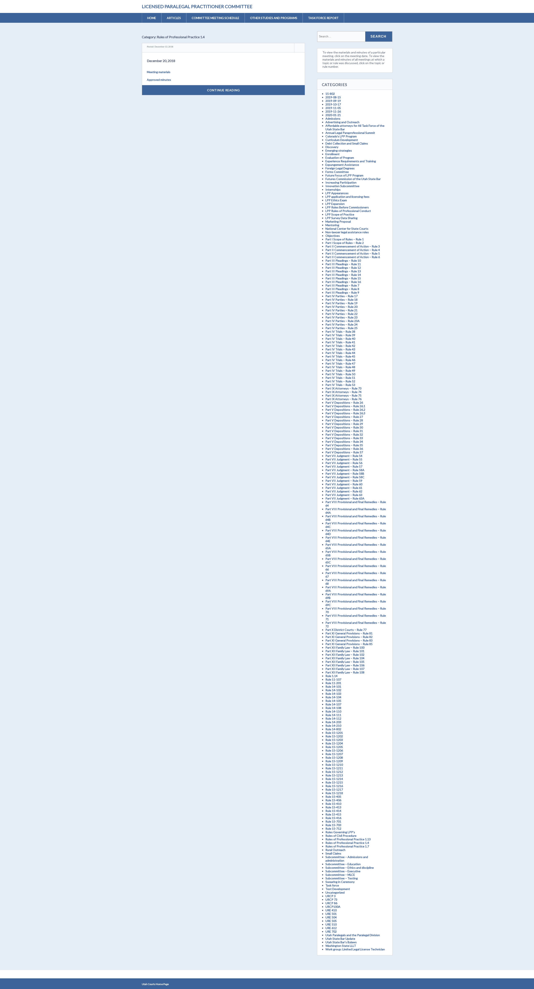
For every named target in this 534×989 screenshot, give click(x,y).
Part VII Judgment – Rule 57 (343, 466)
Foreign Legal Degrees (340, 168)
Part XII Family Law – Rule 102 (344, 654)
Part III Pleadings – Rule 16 (343, 282)
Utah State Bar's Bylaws (341, 942)
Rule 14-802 (333, 729)
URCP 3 (330, 896)
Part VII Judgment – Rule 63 (343, 495)
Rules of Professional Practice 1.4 (347, 842)
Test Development (337, 889)
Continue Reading (223, 90)
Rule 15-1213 (334, 775)
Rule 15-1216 (334, 786)
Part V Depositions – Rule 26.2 (345, 409)
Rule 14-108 (333, 708)
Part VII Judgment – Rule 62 (343, 491)
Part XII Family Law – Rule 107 (344, 669)
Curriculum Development (341, 140)
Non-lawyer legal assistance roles (347, 232)
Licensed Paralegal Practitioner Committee (197, 6)
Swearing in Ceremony (340, 882)
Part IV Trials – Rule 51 (340, 377)
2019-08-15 (333, 97)
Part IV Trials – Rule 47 (340, 363)
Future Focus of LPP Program (344, 175)
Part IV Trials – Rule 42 (340, 345)
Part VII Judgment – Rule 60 (343, 484)
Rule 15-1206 (334, 750)
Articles (174, 18)
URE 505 (331, 921)
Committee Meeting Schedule (215, 18)
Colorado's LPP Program (341, 136)
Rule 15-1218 (334, 793)
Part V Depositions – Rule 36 (344, 448)
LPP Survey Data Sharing (341, 218)
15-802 (330, 93)
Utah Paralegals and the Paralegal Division (352, 935)
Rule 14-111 (333, 715)
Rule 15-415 (333, 814)
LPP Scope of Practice (339, 214)
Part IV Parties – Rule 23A (342, 321)
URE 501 (331, 913)
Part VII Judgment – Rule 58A (344, 470)
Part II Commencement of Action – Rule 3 (352, 246)
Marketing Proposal (338, 221)
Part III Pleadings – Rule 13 (343, 271)
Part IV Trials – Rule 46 (340, 360)
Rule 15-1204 (334, 743)
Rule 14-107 (333, 704)
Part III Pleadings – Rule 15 (343, 278)
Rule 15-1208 (334, 757)
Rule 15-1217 (334, 789)
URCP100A (332, 906)
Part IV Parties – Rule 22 (341, 314)
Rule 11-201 (333, 683)
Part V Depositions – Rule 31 (344, 431)
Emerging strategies (338, 150)
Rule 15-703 (333, 825)
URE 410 (331, 910)
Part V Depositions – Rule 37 (344, 452)
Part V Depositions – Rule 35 (344, 445)
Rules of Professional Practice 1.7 (347, 846)
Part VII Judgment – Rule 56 (343, 463)
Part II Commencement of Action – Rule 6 (352, 257)
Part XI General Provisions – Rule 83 (349, 640)
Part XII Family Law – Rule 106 (344, 665)
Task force (332, 885)
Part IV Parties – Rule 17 (341, 296)
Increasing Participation (340, 182)
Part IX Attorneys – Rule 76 (343, 399)
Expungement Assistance (342, 164)
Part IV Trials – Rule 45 (340, 356)
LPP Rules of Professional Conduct (348, 211)
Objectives (332, 235)
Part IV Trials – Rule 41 (340, 342)
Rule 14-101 (333, 686)
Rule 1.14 (331, 676)
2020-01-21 (333, 115)
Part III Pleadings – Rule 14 (343, 274)
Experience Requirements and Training (350, 161)
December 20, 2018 (161, 61)
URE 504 (331, 917)
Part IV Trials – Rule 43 (340, 349)
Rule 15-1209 (334, 761)
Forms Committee (337, 172)
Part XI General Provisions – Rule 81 (349, 633)
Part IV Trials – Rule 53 (340, 385)
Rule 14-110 (333, 711)
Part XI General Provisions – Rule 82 (349, 637)
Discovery (331, 147)
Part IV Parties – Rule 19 (341, 303)
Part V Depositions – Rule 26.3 (345, 413)
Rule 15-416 (333, 818)
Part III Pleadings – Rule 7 (342, 285)
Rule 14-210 (333, 725)
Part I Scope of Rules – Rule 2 (344, 243)
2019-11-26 (333, 111)
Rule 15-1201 (334, 732)
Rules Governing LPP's (340, 832)
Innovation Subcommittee (342, 186)
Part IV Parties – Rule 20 (341, 306)
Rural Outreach (335, 850)
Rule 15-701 (333, 821)
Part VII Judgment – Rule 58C (344, 477)
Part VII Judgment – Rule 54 (343, 456)
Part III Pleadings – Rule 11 (343, 264)
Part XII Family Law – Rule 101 (344, 651)
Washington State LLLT (340, 945)
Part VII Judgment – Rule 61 (343, 487)
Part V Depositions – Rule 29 (344, 424)
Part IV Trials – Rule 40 (340, 338)
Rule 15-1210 (334, 764)
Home (151, 18)
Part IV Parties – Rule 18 (341, 299)
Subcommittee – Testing (341, 878)
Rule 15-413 (333, 807)
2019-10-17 (333, 104)
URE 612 (331, 928)
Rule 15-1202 (334, 736)
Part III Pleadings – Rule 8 (342, 289)
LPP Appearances (337, 193)
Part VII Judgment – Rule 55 (343, 459)
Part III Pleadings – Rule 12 (343, 267)
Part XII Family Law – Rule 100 (344, 647)
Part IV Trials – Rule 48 (340, 367)
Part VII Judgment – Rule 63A (344, 498)
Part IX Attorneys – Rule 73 (343, 388)
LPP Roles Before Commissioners (347, 207)
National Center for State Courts (346, 228)
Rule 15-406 (333, 800)
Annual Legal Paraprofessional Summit (350, 132)
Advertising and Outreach (342, 122)
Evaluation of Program (339, 157)
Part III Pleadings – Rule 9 (342, 292)
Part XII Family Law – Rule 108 (344, 672)
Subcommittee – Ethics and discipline (349, 867)
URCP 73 (331, 899)
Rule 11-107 (333, 679)
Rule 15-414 (333, 811)
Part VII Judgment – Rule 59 (343, 480)
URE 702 (331, 931)
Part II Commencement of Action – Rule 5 (352, 253)
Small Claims (333, 853)
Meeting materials (158, 72)
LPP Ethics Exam (336, 200)
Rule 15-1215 (334, 782)
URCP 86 (331, 903)
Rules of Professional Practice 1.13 (348, 839)
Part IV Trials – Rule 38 (340, 331)
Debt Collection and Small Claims (346, 143)
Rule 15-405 (333, 796)
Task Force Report (323, 18)
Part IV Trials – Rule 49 (340, 370)
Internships (333, 189)
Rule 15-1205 (334, 747)
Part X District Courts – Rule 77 (345, 629)
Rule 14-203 (333, 722)
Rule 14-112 (333, 718)
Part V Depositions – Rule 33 (344, 438)
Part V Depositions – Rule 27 (344, 416)
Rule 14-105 (333, 700)
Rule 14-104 (333, 697)
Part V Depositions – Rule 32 (344, 434)
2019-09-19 (333, 101)
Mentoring (332, 225)
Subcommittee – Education (343, 864)
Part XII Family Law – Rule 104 (344, 658)
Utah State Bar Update (340, 938)
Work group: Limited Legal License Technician (355, 949)
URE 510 (331, 924)
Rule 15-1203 (334, 740)
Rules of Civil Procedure (340, 835)
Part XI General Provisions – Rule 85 (349, 644)
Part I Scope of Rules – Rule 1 (344, 239)
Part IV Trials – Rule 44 (340, 353)
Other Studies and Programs (273, 18)
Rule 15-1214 (334, 779)
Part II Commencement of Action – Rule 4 (352, 250)
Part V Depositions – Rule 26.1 (345, 406)
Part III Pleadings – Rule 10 (343, 260)
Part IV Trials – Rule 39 (340, 335)
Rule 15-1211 (334, 768)
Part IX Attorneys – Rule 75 (343, 395)
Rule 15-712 (333, 828)
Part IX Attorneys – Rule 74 (343, 392)
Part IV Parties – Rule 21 (341, 310)
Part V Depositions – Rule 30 (344, 427)
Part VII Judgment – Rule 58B (344, 473)
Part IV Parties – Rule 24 (341, 324)
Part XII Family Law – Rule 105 (344, 661)
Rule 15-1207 (334, 754)
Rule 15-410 (333, 803)
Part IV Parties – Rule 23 (341, 317)
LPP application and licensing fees (347, 196)
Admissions (332, 118)
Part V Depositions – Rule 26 (344, 402)
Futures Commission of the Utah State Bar (353, 179)
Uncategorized (335, 892)
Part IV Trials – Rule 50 (340, 374)
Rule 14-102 (333, 690)
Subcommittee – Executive (342, 871)
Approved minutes (159, 79)
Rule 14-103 (333, 693)
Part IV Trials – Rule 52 (340, 381)
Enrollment (332, 154)
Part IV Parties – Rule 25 (341, 328)
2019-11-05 (333, 108)
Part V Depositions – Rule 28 (344, 420)
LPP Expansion (335, 203)
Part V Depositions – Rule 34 (344, 441)
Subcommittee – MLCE (340, 874)
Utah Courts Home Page (155, 984)
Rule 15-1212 (334, 771)
